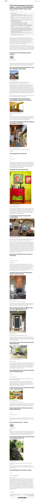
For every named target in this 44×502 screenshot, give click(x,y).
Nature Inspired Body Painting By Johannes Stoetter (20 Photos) (20, 30)
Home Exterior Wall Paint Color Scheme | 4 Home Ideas (19, 23)
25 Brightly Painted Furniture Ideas (16, 21)
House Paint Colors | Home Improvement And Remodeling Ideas (20, 27)
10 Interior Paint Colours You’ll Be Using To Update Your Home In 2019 (21, 24)
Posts (12, 4)
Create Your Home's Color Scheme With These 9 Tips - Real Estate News (22, 29)
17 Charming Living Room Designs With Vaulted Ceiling (19, 22)
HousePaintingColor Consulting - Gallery (17, 34)
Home (6, 1)
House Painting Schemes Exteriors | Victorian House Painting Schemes (21, 28)
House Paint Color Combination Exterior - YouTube (18, 14)
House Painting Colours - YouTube (16, 31)
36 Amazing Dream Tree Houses (16, 20)
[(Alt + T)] (7, 1)
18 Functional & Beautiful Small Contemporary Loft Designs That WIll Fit (21, 19)
